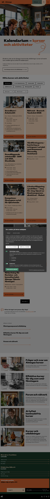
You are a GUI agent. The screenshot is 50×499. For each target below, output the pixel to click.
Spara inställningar (12, 269)
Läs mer (7, 243)
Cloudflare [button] (13, 260)
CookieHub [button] (13, 257)
